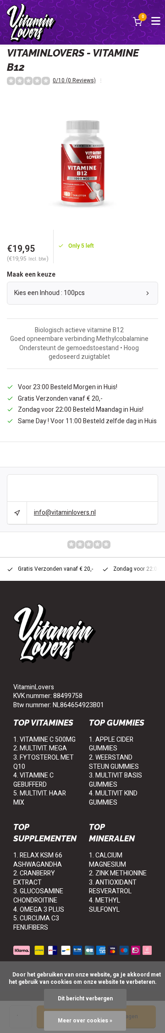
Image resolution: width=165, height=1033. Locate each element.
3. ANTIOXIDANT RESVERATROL (113, 887)
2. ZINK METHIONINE (118, 873)
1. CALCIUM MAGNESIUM (107, 860)
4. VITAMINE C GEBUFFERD (33, 780)
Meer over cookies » (85, 1021)
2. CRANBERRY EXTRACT (34, 877)
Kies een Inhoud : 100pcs (49, 293)
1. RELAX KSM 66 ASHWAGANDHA (37, 860)
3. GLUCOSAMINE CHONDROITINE (38, 895)
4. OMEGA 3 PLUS (38, 909)
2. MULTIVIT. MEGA (40, 748)
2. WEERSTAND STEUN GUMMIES (114, 762)
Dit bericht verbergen (85, 999)
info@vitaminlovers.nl (65, 512)
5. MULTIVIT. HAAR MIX (39, 798)
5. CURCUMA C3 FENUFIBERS (36, 923)
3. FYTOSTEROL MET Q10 (43, 762)
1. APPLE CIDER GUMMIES (111, 744)
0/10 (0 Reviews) (74, 81)
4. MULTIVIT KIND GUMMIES (113, 798)
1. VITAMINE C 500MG (44, 739)
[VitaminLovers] (31, 22)
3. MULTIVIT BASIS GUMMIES (115, 780)
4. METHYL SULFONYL (104, 905)
